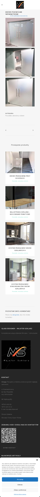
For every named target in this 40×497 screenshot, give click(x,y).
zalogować (15, 315)
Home (7, 16)
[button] (37, 460)
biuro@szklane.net (12, 409)
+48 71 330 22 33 (6, 407)
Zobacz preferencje (20, 490)
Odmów (20, 484)
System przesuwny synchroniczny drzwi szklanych (20, 286)
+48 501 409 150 (6, 404)
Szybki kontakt (9, 448)
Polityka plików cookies (20, 494)
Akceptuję (20, 479)
